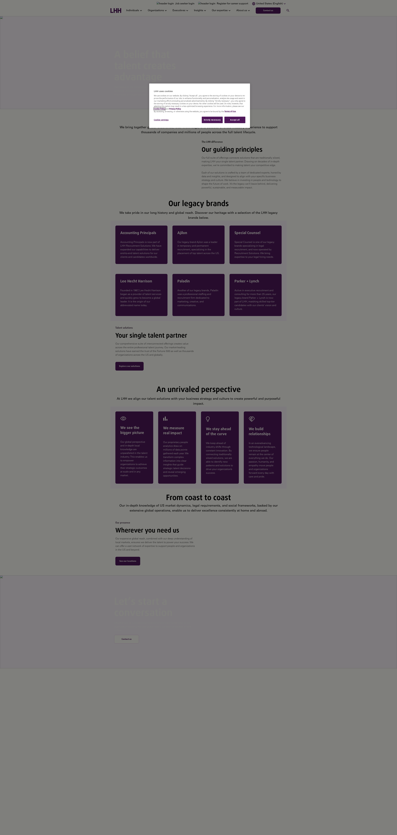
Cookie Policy (159, 109)
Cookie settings (161, 120)
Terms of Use (230, 111)
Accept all (235, 120)
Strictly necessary (212, 120)
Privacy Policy (175, 109)
